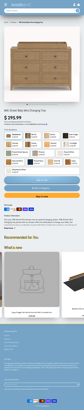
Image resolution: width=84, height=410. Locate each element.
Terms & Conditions (11, 346)
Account (74, 4)
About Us (7, 339)
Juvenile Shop (44, 406)
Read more (8, 228)
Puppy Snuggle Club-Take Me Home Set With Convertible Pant (31, 285)
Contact (7, 335)
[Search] (77, 11)
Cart (78, 4)
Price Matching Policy (11, 342)
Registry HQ (8, 349)
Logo (21, 4)
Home (6, 22)
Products (13, 22)
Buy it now (42, 196)
